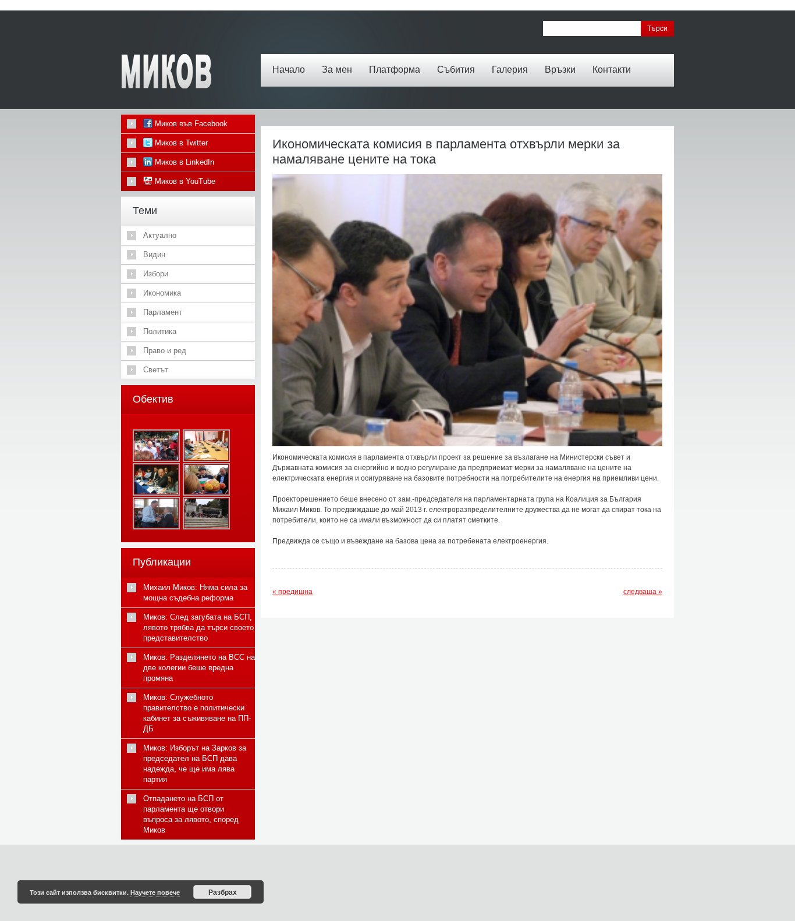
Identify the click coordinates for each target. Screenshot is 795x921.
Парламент (162, 312)
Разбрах (222, 892)
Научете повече (155, 892)
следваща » (642, 592)
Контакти (611, 69)
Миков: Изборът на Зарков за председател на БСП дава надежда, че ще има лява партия (194, 764)
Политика (159, 331)
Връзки (560, 69)
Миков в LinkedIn (183, 162)
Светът (155, 369)
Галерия (510, 69)
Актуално (159, 235)
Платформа (394, 69)
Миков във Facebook (190, 123)
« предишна (292, 592)
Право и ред (164, 350)
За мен (337, 69)
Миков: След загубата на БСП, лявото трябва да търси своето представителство (198, 627)
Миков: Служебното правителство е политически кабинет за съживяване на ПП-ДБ (197, 713)
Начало (288, 69)
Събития (456, 69)
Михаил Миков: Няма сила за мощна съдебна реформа (195, 592)
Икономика (162, 293)
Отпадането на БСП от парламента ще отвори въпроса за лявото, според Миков (191, 814)
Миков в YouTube (183, 181)
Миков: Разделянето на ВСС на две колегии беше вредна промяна (199, 667)
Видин (154, 254)
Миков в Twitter (180, 142)
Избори (155, 273)
